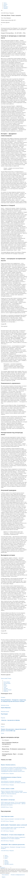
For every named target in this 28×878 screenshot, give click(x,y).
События (5, 4)
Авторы (6, 860)
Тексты (5, 3)
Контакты (6, 861)
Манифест (6, 6)
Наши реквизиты (5, 874)
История (5, 685)
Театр (5, 687)
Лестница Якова (7, 683)
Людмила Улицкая (7, 689)
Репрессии (6, 691)
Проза (5, 684)
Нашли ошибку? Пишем (6, 678)
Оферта (3, 877)
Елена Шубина (7, 682)
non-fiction (6, 688)
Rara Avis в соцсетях (9, 864)
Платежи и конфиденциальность (18, 874)
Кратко (5, 5)
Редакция (6, 8)
